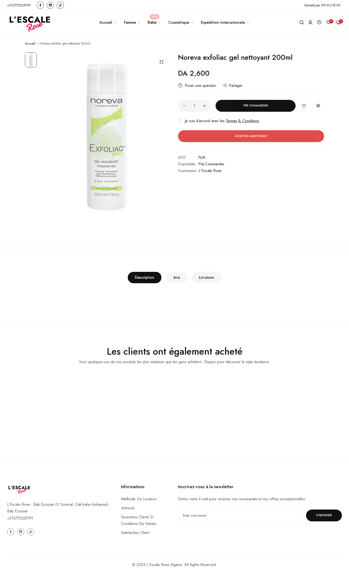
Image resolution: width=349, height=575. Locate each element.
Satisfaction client (135, 532)
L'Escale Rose (210, 170)
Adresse (128, 507)
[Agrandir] (161, 62)
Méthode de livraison (139, 498)
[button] (304, 106)
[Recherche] (302, 22)
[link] (132, 22)
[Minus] (184, 105)
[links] (41, 5)
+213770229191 (20, 518)
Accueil (30, 43)
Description (144, 277)
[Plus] (204, 105)
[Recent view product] (319, 22)
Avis (176, 277)
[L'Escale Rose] (30, 22)
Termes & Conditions (242, 121)
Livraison (206, 277)
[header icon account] (310, 22)
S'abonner (324, 515)
